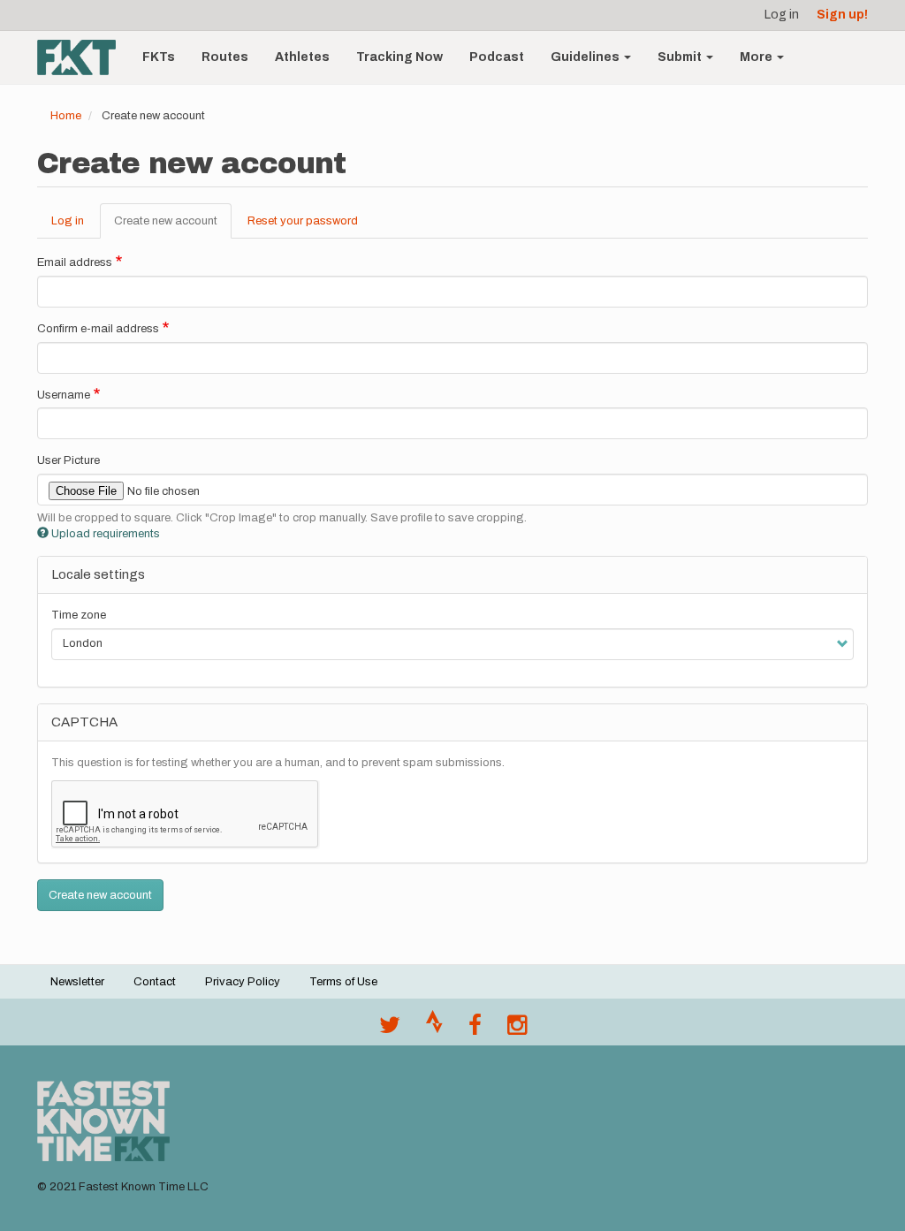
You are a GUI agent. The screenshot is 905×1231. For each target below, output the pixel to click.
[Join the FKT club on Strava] (434, 1029)
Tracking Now (399, 57)
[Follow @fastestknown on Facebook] (475, 1029)
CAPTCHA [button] (84, 722)
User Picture (68, 460)
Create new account (173, 227)
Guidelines (586, 57)
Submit (681, 57)
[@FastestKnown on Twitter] (389, 1029)
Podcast (496, 57)
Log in (781, 14)
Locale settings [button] (98, 574)
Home (65, 116)
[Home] (83, 57)
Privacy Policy (242, 982)
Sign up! (842, 14)
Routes (225, 57)
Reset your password (302, 221)
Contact (154, 982)
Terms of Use (343, 982)
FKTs (158, 57)
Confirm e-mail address (98, 329)
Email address (74, 262)
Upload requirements (105, 534)
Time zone (78, 615)
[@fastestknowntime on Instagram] (517, 1029)
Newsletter (77, 982)
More (757, 57)
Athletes (302, 57)
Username (63, 395)
